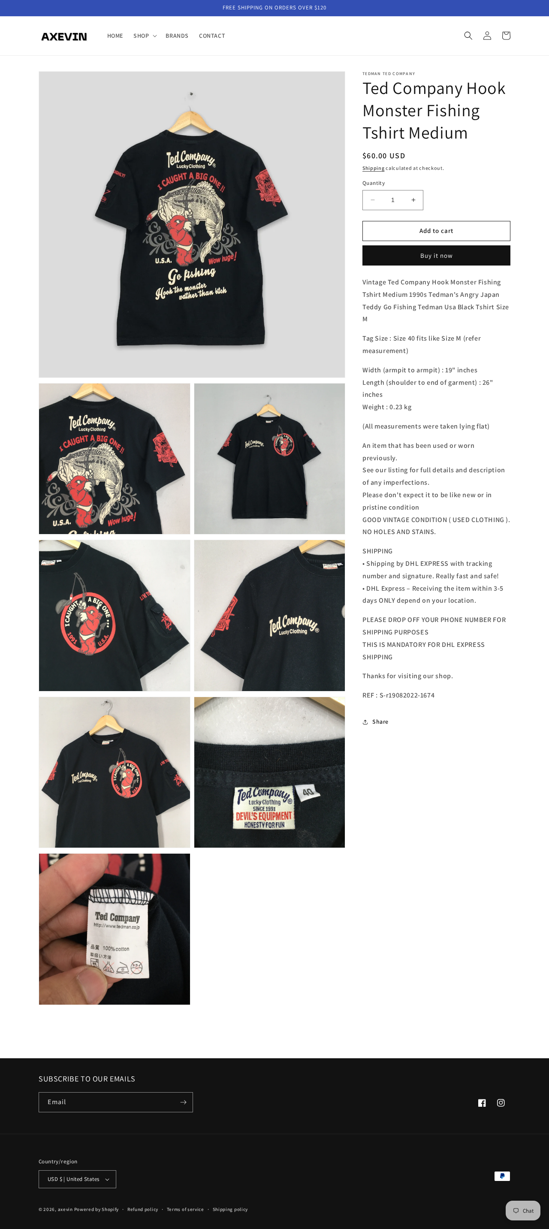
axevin (65, 1209)
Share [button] (380, 721)
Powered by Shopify (96, 1209)
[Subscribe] (183, 1102)
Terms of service (185, 1209)
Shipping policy (230, 1209)
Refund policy (142, 1209)
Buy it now (436, 255)
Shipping (373, 168)
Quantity (373, 183)
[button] (144, 36)
